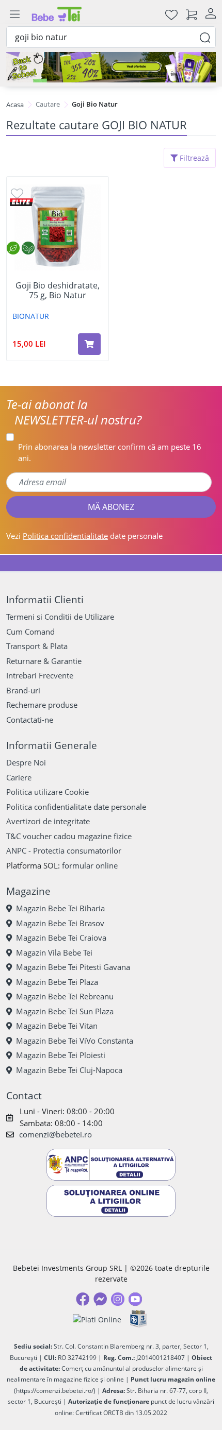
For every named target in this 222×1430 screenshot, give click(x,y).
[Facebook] (82, 1299)
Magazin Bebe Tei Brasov (60, 923)
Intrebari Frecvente (39, 675)
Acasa (15, 104)
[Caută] (205, 36)
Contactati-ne (29, 719)
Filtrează (193, 158)
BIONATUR (30, 316)
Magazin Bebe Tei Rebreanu (65, 996)
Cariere (18, 777)
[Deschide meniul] (14, 14)
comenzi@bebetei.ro (55, 1134)
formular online (90, 865)
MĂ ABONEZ (111, 507)
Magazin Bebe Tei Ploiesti (60, 1055)
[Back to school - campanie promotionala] (111, 67)
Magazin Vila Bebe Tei (54, 952)
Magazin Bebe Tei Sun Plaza (65, 1011)
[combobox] (111, 37)
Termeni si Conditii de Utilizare (60, 616)
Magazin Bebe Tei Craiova (61, 937)
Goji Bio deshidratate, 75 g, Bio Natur (57, 290)
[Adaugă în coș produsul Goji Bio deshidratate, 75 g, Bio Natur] (89, 344)
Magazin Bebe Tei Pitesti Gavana (73, 967)
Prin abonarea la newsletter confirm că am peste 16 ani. (109, 452)
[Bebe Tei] (57, 14)
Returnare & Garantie (44, 661)
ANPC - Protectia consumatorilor (63, 850)
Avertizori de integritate (48, 821)
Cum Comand (30, 631)
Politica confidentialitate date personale (76, 807)
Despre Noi (26, 762)
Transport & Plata (37, 646)
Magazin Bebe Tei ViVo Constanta (74, 1040)
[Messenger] (100, 1299)
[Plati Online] (97, 1319)
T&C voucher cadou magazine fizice (69, 836)
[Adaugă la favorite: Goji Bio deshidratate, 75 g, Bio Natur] (17, 193)
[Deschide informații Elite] (21, 201)
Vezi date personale (84, 536)
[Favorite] (171, 14)
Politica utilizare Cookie (47, 792)
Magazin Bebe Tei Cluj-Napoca (69, 1070)
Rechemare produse (41, 705)
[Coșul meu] (191, 14)
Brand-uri (23, 690)
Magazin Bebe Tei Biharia (60, 908)
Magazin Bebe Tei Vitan (57, 1025)
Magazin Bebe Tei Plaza (57, 982)
